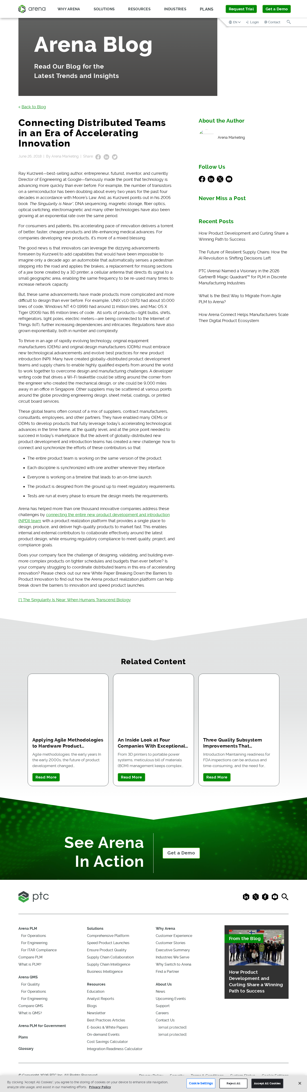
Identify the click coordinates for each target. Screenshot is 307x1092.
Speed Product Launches (108, 943)
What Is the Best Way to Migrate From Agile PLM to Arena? (240, 298)
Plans (207, 9)
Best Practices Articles (106, 1020)
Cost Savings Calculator (107, 1042)
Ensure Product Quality (107, 950)
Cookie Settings (201, 1083)
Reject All (233, 1083)
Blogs (92, 1006)
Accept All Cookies (267, 1083)
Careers (162, 1013)
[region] (153, 1083)
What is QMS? (30, 1013)
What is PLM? (29, 964)
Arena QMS (28, 977)
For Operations (33, 936)
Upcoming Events (171, 999)
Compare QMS (30, 1006)
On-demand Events (103, 1034)
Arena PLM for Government (42, 1026)
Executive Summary (173, 950)
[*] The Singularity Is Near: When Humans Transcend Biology (74, 599)
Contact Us (165, 1020)
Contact (274, 22)
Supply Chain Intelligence (108, 964)
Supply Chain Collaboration (110, 957)
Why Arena (165, 928)
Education (95, 991)
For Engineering (34, 943)
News (160, 991)
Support (163, 1006)
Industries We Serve (172, 957)
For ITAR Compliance (39, 950)
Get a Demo (277, 9)
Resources (96, 984)
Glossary (25, 1049)
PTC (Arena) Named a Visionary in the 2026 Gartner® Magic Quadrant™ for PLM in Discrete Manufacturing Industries (243, 276)
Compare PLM (30, 957)
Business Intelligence (105, 971)
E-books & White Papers (107, 1027)
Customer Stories (170, 943)
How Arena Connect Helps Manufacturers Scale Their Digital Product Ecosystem (244, 317)
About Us (164, 984)
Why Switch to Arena (173, 964)
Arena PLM (27, 928)
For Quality (30, 984)
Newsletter (96, 1013)
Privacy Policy (100, 1087)
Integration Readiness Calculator (114, 1049)
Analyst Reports (100, 999)
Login (254, 22)
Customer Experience (174, 936)
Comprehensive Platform (108, 936)
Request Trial (241, 9)
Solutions (95, 928)
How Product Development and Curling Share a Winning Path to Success (243, 236)
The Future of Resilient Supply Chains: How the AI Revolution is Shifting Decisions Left (243, 255)
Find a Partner (167, 971)
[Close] (300, 1083)
